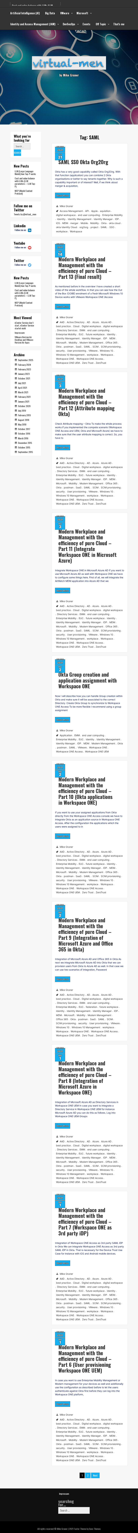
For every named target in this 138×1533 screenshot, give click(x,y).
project (94, 227)
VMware (64, 13)
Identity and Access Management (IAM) (32, 24)
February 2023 (24, 369)
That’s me (118, 24)
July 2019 (22, 410)
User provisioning (76, 350)
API (87, 211)
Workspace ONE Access (89, 358)
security (60, 350)
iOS (58, 223)
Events (86, 24)
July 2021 (22, 383)
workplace (61, 231)
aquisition (105, 211)
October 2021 (24, 378)
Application (66, 735)
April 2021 (22, 387)
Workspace (76, 231)
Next (95, 1475)
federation (91, 1006)
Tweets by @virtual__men (25, 214)
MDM (65, 223)
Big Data (50, 13)
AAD (62, 322)
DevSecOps (69, 24)
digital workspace (66, 215)
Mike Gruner (66, 206)
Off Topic (101, 24)
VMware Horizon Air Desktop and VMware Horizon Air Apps (24, 339)
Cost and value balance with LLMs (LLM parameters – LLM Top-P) (25, 182)
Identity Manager (103, 219)
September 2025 (25, 360)
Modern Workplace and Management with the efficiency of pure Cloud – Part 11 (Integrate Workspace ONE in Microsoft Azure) (87, 546)
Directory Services (67, 330)
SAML (104, 227)
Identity (61, 219)
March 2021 (23, 392)
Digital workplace (91, 326)
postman (68, 346)
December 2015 (25, 443)
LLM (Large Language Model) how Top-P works (25, 172)
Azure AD (106, 322)
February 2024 (24, 364)
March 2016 (23, 438)
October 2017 (24, 429)
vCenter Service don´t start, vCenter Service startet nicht (24, 325)
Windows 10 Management (70, 354)
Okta (104, 223)
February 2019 (24, 415)
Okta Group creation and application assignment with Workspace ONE (87, 680)
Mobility (94, 223)
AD (88, 322)
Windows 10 (106, 350)
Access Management (71, 211)
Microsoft (82, 13)
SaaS (78, 346)
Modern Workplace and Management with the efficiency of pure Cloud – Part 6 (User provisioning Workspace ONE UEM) (84, 1358)
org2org (83, 227)
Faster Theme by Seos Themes (87, 1528)
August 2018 (23, 420)
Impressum (20, 332)
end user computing (89, 215)
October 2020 (24, 406)
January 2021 (23, 401)
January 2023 (24, 374)
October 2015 (24, 447)
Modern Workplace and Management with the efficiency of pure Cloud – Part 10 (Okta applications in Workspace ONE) (85, 790)
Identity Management (79, 219)
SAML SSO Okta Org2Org (83, 162)
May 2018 (22, 424)
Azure (95, 322)
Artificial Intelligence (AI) (25, 13)
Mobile (84, 223)
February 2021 (24, 396)
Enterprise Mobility (112, 215)
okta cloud (114, 223)
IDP (117, 219)
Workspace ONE (65, 358)
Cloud (76, 326)
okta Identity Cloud (66, 227)
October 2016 (24, 433)
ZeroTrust (101, 362)
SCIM (95, 346)
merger (74, 223)
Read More (63, 195)
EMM (82, 330)
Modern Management (91, 342)
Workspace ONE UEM (68, 362)
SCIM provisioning (111, 346)
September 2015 (25, 452)
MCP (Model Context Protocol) (23, 192)
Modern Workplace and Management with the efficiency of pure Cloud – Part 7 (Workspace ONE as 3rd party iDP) (85, 1221)
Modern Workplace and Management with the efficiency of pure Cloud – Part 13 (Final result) (84, 267)
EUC (81, 334)
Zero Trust (87, 362)
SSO (111, 227)
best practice (63, 326)
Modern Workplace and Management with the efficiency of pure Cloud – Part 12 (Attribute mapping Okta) (86, 402)
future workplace (95, 334)
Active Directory (75, 322)
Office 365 (111, 342)
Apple (94, 211)
